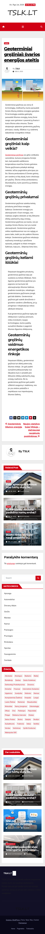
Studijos (36, 719)
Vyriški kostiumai (29, 728)
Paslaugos (8, 630)
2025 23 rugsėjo (15, 854)
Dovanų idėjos (10, 606)
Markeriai (21, 702)
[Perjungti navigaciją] (22, 27)
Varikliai (36, 724)
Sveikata (8, 660)
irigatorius (8, 693)
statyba (28, 719)
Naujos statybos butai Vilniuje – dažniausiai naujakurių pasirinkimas (31, 430)
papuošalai (32, 711)
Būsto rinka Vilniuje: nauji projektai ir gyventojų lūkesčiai (19, 537)
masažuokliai (32, 702)
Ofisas (7, 711)
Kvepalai (28, 698)
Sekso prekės (10, 719)
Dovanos (30, 684)
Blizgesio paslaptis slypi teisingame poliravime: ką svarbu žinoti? (21, 849)
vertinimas (17, 728)
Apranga (7, 593)
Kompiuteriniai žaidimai (13, 698)
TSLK (17, 68)
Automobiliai (9, 599)
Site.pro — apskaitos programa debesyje (19, 822)
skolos (20, 719)
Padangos (21, 711)
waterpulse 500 (10, 732)
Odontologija (34, 706)
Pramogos (8, 636)
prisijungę (11, 564)
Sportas (7, 648)
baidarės (28, 676)
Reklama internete (19, 715)
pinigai (7, 715)
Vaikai (29, 724)
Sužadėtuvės (9, 724)
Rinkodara (8, 642)
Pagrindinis (20, 929)
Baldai (36, 676)
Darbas (18, 680)
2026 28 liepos (14, 776)
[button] (41, 27)
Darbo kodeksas (29, 680)
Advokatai (8, 676)
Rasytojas (24, 491)
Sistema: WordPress (13, 920)
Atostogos (18, 676)
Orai (13, 711)
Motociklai (8, 706)
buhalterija (9, 680)
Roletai (31, 715)
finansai (17, 689)
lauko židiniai (10, 702)
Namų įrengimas (21, 706)
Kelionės (28, 693)
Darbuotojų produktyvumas (15, 684)
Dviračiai (8, 689)
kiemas (36, 693)
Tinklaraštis (30, 929)
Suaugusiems (10, 654)
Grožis (7, 612)
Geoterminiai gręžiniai (14, 155)
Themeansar (22, 923)
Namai (6, 43)
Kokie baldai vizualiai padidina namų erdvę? (21, 511)
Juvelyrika (18, 693)
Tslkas (24, 542)
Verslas (7, 728)
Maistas (7, 618)
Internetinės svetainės (31, 689)
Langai (36, 698)
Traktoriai (20, 724)
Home (13, 929)
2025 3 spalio (14, 828)
